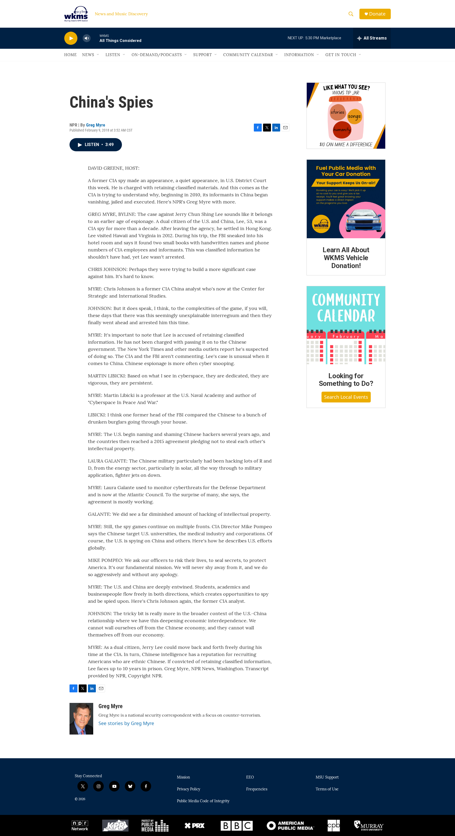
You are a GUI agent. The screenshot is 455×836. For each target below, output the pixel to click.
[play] (71, 38)
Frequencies (256, 789)
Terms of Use (327, 789)
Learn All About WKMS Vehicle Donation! (346, 258)
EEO (250, 777)
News (88, 54)
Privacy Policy (188, 789)
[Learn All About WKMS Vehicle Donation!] (346, 199)
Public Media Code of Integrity (203, 801)
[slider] (95, 38)
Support (202, 54)
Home (70, 54)
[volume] (86, 38)
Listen (113, 54)
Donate (377, 14)
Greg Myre (95, 125)
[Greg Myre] (81, 719)
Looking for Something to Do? (346, 380)
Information (299, 54)
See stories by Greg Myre (126, 723)
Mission (183, 777)
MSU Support (327, 777)
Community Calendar (248, 54)
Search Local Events (346, 397)
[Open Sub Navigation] (98, 55)
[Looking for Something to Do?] (346, 325)
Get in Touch (340, 54)
